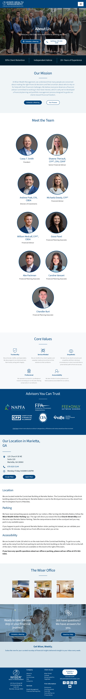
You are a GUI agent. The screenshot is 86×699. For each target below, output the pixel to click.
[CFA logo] (43, 413)
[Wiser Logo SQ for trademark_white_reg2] (16, 670)
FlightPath (47, 679)
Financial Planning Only (33, 691)
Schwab (46, 675)
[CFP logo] (21, 415)
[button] (13, 589)
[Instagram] (71, 682)
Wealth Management (32, 689)
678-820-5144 (13, 466)
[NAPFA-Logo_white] (14, 404)
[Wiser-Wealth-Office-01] (20, 589)
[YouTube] (69, 686)
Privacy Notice (48, 695)
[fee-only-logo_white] (71, 405)
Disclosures (47, 687)
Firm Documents (49, 689)
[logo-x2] (13, 2)
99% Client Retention (15, 60)
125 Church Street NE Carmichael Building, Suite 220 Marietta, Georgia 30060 (16, 686)
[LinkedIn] (75, 682)
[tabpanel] (43, 225)
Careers (28, 675)
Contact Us (29, 681)
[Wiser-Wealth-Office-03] (43, 589)
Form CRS (47, 691)
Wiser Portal (47, 673)
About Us (29, 673)
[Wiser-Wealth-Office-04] (65, 589)
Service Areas (30, 677)
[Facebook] (64, 682)
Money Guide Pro (49, 677)
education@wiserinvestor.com (70, 679)
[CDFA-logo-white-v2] (64, 416)
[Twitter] (68, 682)
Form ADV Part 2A (49, 693)
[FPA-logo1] (43, 404)
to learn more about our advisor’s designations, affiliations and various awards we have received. (43, 428)
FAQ (27, 679)
